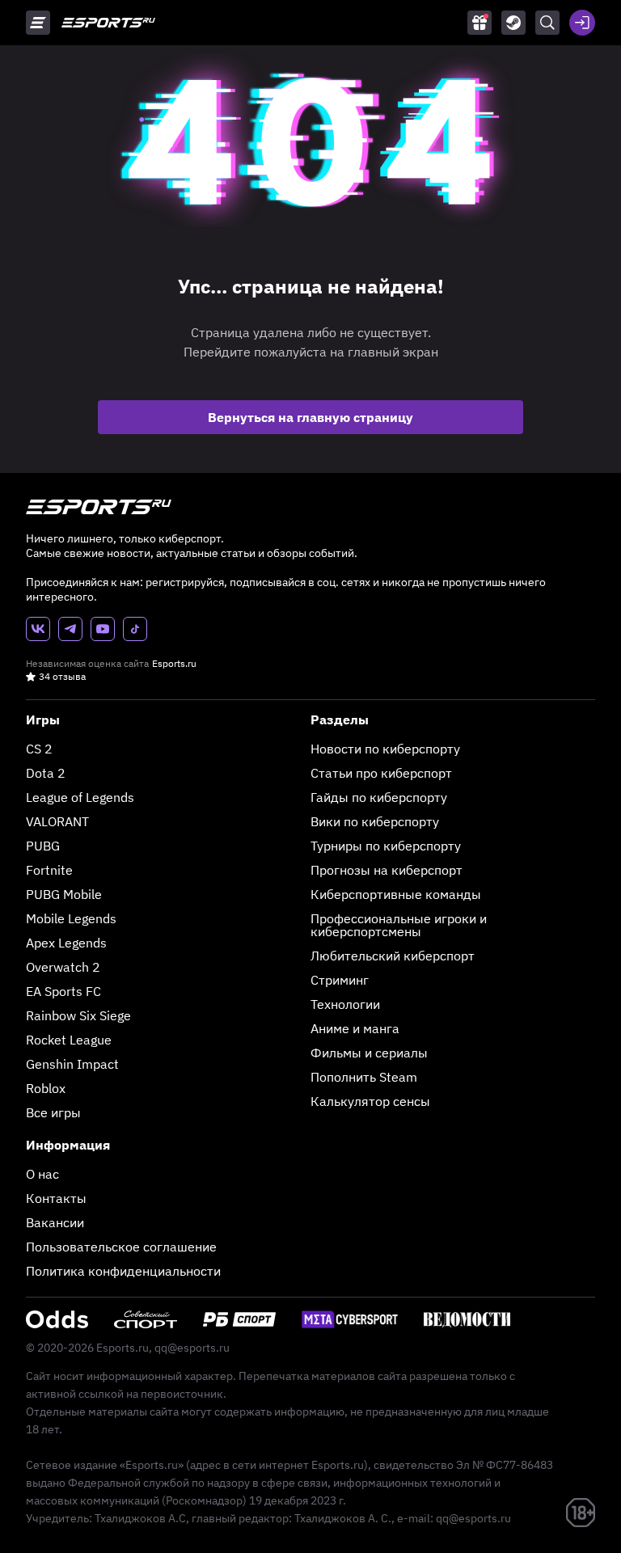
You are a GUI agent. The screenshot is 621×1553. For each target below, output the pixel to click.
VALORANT (57, 821)
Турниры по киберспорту (385, 845)
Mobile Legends (71, 918)
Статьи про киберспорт (381, 772)
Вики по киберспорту (374, 821)
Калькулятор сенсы (370, 1101)
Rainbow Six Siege (78, 1015)
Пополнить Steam (363, 1076)
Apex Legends (66, 942)
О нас (42, 1173)
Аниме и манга (354, 1028)
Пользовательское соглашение (121, 1246)
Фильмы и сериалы (369, 1052)
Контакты (56, 1198)
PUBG (43, 845)
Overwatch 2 (63, 966)
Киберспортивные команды (395, 894)
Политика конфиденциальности (123, 1270)
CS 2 (39, 748)
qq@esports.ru (192, 1347)
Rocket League (69, 1039)
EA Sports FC (63, 991)
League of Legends (80, 797)
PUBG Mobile (64, 894)
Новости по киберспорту (385, 748)
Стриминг (339, 979)
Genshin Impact (72, 1063)
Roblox (45, 1088)
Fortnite (49, 869)
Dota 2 (45, 772)
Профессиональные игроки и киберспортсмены (398, 925)
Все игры (53, 1112)
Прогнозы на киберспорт (386, 869)
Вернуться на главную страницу (310, 417)
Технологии (345, 1004)
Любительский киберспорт (392, 955)
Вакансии (55, 1222)
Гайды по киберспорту (378, 797)
